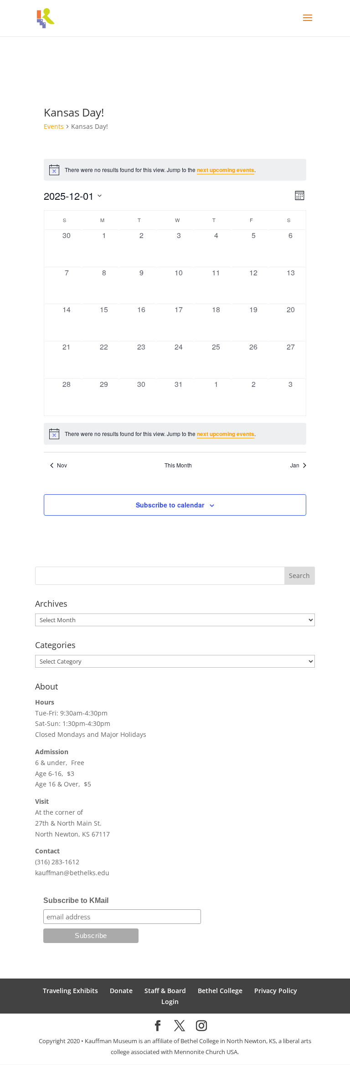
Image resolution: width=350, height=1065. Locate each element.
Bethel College (220, 990)
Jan (294, 465)
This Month (178, 465)
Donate (121, 990)
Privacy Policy (275, 990)
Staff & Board (165, 990)
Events (54, 126)
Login (170, 1001)
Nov (62, 465)
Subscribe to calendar (170, 504)
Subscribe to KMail (75, 900)
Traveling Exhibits (70, 990)
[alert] (175, 434)
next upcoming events (225, 170)
